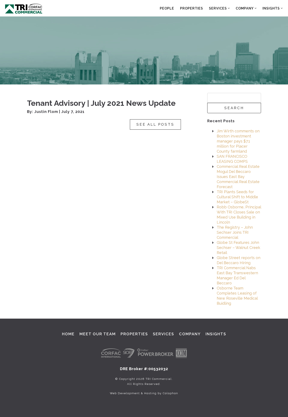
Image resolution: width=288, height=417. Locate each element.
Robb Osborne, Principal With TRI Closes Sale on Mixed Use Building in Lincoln (239, 214)
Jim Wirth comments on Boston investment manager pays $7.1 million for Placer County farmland (238, 141)
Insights (271, 8)
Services (218, 8)
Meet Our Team (97, 334)
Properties (191, 8)
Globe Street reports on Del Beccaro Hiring (238, 260)
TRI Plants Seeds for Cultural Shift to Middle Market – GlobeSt (237, 197)
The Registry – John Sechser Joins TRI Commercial (235, 232)
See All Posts (155, 124)
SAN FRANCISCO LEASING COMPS (232, 159)
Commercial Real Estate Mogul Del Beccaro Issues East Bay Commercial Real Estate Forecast (238, 176)
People (167, 8)
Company (245, 8)
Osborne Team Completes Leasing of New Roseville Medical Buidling (237, 296)
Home (68, 334)
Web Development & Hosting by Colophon (144, 393)
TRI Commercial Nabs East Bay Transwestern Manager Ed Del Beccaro (237, 275)
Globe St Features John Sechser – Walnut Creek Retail (238, 247)
